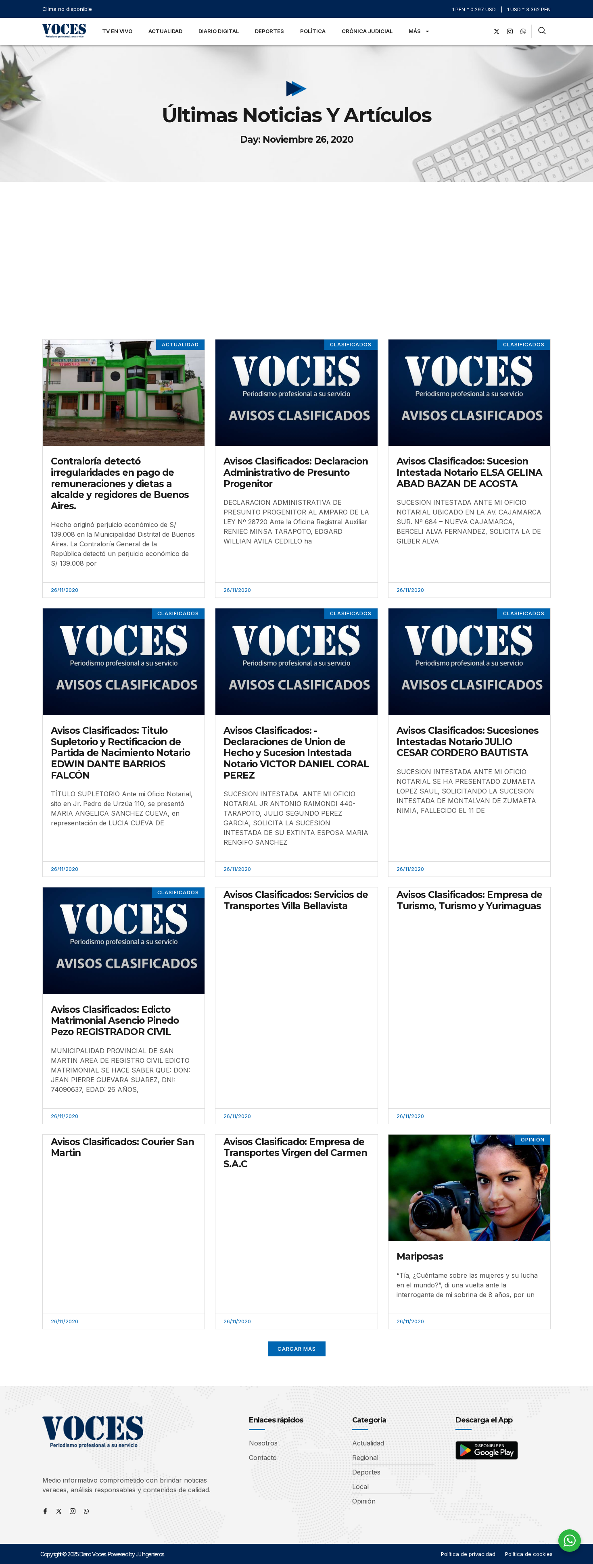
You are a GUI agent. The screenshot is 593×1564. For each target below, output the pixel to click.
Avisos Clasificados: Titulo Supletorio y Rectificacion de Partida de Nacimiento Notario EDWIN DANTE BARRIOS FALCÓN (120, 753)
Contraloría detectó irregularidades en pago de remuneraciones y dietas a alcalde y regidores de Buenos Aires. (120, 483)
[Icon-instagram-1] (510, 31)
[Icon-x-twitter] (59, 1511)
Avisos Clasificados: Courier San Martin (122, 1147)
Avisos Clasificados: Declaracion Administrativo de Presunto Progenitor (295, 472)
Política (313, 31)
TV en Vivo (117, 31)
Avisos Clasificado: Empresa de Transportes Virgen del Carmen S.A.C (295, 1153)
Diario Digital (218, 31)
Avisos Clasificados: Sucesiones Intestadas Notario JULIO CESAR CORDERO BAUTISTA (468, 741)
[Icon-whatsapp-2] (523, 31)
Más (415, 31)
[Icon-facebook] (45, 1511)
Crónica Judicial (367, 31)
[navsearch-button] (542, 31)
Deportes (269, 31)
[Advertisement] (296, 242)
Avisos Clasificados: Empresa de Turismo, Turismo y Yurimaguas (469, 900)
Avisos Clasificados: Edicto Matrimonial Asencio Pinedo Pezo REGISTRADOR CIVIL (115, 1020)
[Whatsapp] (86, 1511)
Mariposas (420, 1256)
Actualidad (165, 31)
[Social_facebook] (483, 31)
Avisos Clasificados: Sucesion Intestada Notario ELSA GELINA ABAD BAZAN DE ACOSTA (469, 472)
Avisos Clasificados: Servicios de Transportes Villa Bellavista (295, 900)
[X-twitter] (496, 31)
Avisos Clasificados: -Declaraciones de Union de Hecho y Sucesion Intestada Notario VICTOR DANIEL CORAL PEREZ (296, 753)
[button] (297, 1348)
